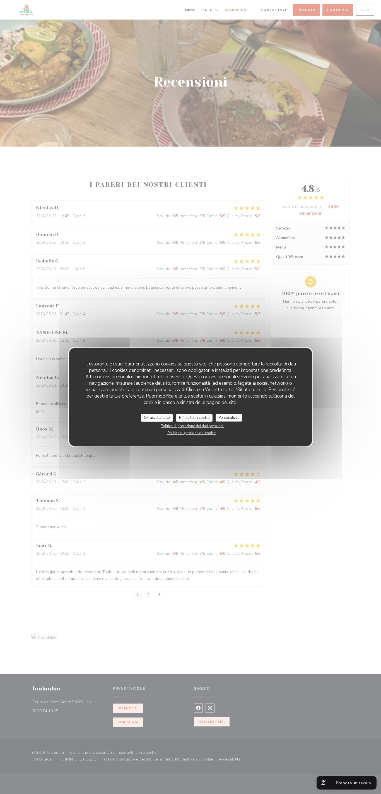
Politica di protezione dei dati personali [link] (192, 425)
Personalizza (228, 417)
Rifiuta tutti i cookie (194, 417)
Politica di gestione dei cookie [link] (191, 432)
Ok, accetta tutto (157, 417)
